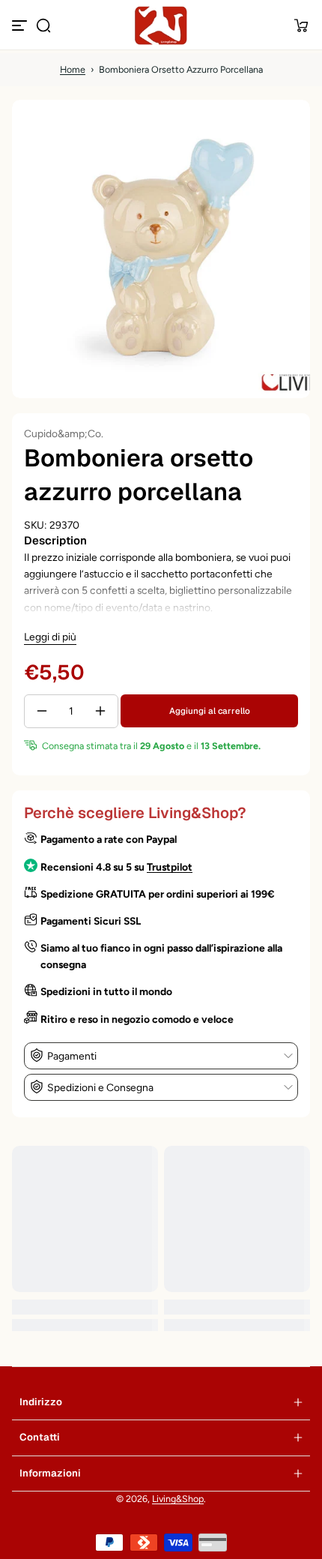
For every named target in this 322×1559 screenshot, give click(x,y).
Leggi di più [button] (50, 637)
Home (72, 69)
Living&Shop (178, 1498)
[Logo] (160, 25)
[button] (43, 25)
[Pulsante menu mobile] (21, 25)
